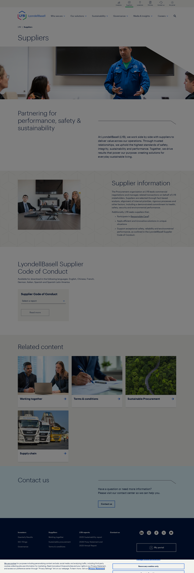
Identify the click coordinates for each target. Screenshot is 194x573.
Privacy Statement (97, 568)
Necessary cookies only (148, 566)
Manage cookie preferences (148, 559)
